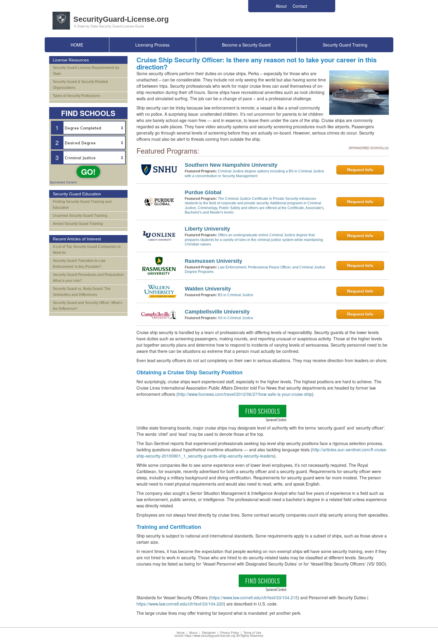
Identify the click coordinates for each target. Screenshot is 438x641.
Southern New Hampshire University (231, 165)
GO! (88, 171)
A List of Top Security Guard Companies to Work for (87, 250)
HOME (77, 45)
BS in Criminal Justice (235, 295)
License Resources (71, 60)
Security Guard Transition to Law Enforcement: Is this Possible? (79, 264)
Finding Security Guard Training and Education (82, 205)
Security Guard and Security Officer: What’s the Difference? (87, 306)
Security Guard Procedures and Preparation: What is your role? (89, 278)
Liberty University (207, 229)
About (193, 633)
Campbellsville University (217, 312)
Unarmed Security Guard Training (80, 216)
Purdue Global (203, 192)
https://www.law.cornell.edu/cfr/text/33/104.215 (254, 597)
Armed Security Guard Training (78, 224)
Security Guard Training (345, 45)
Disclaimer (209, 633)
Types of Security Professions (76, 96)
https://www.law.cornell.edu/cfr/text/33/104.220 (180, 604)
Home (181, 633)
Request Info (360, 169)
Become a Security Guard (246, 45)
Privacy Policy (229, 633)
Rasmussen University (213, 261)
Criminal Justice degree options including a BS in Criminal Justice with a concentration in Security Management (254, 173)
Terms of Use (252, 633)
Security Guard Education (77, 193)
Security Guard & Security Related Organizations (80, 85)
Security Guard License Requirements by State (86, 71)
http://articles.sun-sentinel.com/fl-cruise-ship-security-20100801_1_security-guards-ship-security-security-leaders (261, 453)
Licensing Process (152, 45)
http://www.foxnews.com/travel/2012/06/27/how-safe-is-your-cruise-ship (245, 394)
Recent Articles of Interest (77, 239)
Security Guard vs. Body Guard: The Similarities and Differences (82, 292)
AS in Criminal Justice (235, 318)
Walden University (208, 289)
